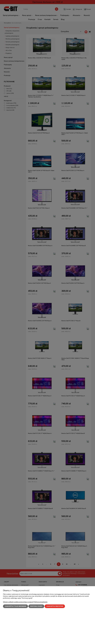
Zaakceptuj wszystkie (54, 606)
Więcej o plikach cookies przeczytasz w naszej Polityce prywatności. (25, 602)
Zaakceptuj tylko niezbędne (15, 606)
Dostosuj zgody (36, 606)
